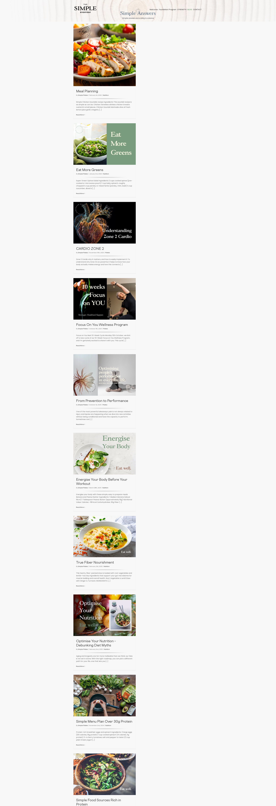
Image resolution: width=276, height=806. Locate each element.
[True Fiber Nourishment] (104, 536)
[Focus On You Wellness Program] (104, 299)
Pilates (107, 253)
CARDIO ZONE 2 (90, 249)
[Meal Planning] (104, 55)
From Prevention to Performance (102, 401)
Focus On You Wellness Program (102, 325)
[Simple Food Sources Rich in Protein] (104, 774)
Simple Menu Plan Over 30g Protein (104, 721)
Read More (80, 115)
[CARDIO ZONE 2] (104, 222)
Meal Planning (87, 91)
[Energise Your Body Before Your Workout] (104, 453)
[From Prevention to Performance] (104, 375)
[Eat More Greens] (104, 144)
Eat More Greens (89, 170)
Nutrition (106, 95)
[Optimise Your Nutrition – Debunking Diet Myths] (104, 615)
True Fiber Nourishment (95, 562)
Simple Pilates (83, 95)
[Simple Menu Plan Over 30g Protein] (104, 695)
